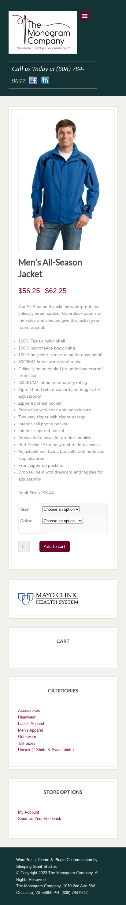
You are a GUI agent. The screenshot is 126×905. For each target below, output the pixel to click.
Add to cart (54, 546)
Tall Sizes (26, 743)
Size (24, 509)
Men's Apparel (30, 730)
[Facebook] (33, 81)
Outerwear (27, 736)
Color (25, 520)
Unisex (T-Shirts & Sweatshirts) (46, 749)
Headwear (26, 717)
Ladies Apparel (31, 723)
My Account (28, 812)
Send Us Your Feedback (39, 818)
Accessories (29, 710)
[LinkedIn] (45, 81)
